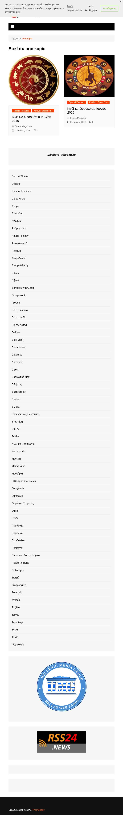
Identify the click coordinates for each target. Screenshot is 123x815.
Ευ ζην (15, 429)
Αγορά (15, 206)
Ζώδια (15, 436)
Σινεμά (15, 577)
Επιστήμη (17, 421)
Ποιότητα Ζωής (20, 562)
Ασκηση (16, 250)
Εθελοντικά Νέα (20, 377)
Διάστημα (17, 354)
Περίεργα (17, 548)
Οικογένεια (18, 488)
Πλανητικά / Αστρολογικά (26, 555)
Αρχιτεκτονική (19, 243)
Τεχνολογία (18, 622)
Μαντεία (16, 458)
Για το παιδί (18, 317)
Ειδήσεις (17, 384)
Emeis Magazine (23, 126)
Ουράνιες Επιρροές (23, 503)
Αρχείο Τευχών (20, 235)
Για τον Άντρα (19, 325)
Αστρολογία (18, 258)
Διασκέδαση (18, 347)
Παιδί (15, 518)
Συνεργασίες (19, 585)
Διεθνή (15, 369)
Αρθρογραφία (19, 228)
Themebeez (38, 809)
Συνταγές (17, 592)
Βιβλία (15, 273)
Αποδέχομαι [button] (109, 8)
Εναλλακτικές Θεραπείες (25, 414)
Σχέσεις (16, 600)
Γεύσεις (16, 302)
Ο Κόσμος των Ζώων (24, 481)
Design (16, 183)
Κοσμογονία (18, 451)
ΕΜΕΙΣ (16, 406)
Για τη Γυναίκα (20, 310)
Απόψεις (16, 221)
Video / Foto (18, 198)
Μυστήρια (17, 473)
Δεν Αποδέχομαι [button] (91, 8)
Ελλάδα (16, 399)
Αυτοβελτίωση (20, 265)
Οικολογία (17, 496)
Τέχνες (15, 614)
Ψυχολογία (18, 644)
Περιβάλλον (18, 540)
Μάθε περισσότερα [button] (74, 8)
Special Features (21, 111)
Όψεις (15, 510)
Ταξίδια (16, 607)
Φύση (15, 637)
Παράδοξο (17, 525)
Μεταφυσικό (18, 466)
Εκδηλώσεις (19, 391)
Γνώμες (16, 332)
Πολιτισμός (18, 570)
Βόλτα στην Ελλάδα (23, 287)
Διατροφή (17, 362)
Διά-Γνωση (18, 339)
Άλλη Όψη (17, 213)
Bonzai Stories (20, 176)
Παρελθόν (17, 533)
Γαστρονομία (19, 295)
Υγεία (15, 629)
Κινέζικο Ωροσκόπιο (43, 111)
